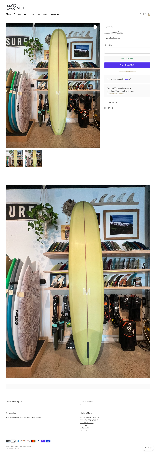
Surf (26, 14)
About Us (55, 14)
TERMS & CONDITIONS (89, 420)
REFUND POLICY (86, 423)
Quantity (108, 45)
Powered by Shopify (12, 449)
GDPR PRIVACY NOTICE (89, 417)
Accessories (43, 14)
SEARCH (83, 430)
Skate (32, 14)
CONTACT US (85, 425)
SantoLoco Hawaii (25, 446)
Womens (17, 14)
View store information (116, 93)
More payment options (127, 71)
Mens (8, 14)
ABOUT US (84, 428)
